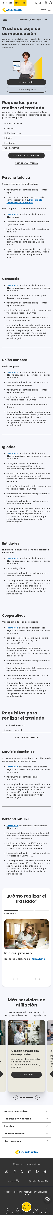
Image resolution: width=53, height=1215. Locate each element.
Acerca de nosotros (16, 1111)
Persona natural (13, 730)
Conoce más (26, 1074)
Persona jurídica (13, 123)
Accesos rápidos (14, 1133)
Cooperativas (11, 147)
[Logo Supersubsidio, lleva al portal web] (38, 1180)
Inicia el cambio (26, 82)
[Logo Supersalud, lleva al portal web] (14, 1180)
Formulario (12, 214)
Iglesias (8, 138)
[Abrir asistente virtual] (47, 1199)
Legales (9, 1126)
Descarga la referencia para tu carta (24, 201)
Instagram (30, 1171)
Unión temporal (12, 133)
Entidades (9, 143)
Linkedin (38, 1171)
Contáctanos (12, 1141)
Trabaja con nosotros (17, 1118)
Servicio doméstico (14, 725)
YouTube (7, 1171)
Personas (7, 2)
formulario (38, 958)
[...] (14, 20)
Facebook (15, 1171)
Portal (26, 1207)
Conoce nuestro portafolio (26, 155)
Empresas (20, 2)
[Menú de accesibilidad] (41, 3)
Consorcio (9, 128)
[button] (46, 10)
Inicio (5, 20)
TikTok (45, 1171)
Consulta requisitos (26, 89)
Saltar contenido (26, 163)
